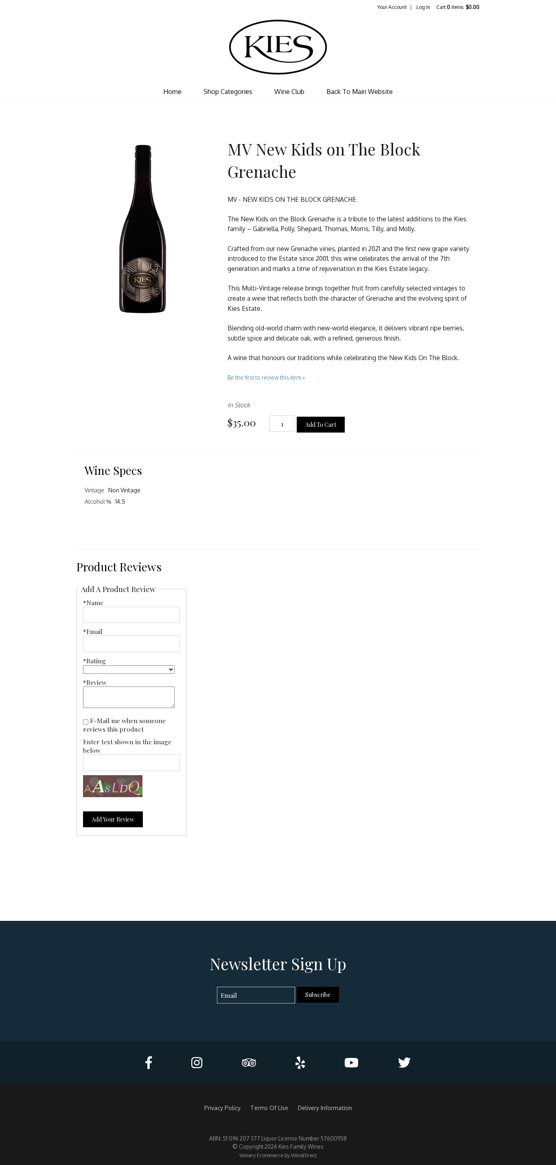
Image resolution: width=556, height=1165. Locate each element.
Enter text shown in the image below (127, 745)
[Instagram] (197, 1062)
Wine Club (289, 91)
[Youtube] (351, 1062)
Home (172, 91)
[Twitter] (404, 1062)
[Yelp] (300, 1062)
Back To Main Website (359, 91)
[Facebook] (148, 1062)
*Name (93, 602)
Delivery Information (325, 1107)
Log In (423, 7)
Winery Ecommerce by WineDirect (278, 1155)
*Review (95, 682)
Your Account (392, 7)
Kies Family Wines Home (278, 47)
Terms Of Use (269, 1107)
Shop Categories (228, 91)
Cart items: (457, 7)
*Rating (94, 660)
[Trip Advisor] (249, 1062)
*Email (93, 631)
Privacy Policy (222, 1107)
